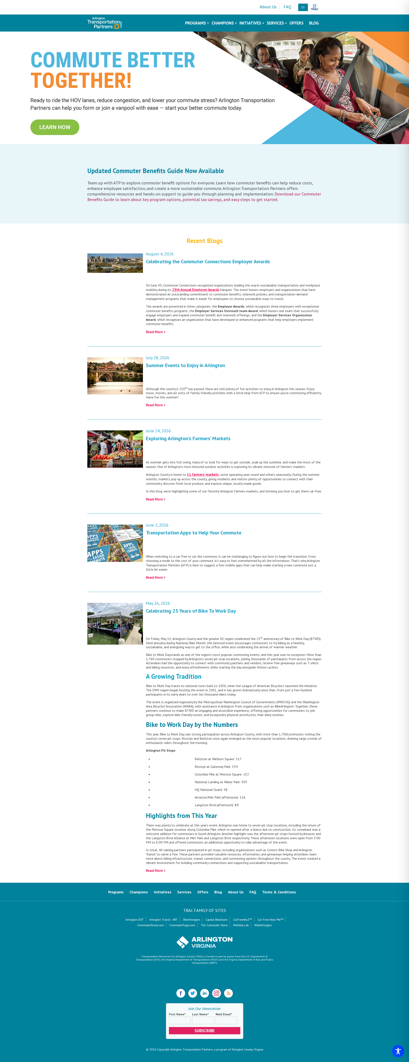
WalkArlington (263, 925)
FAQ (287, 7)
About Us (268, 7)
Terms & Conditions (279, 892)
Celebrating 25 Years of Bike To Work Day (191, 611)
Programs (195, 23)
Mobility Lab (241, 925)
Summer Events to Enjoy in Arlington (185, 365)
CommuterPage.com (182, 925)
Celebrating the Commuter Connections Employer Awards (208, 261)
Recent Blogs (205, 240)
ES (303, 7)
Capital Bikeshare (217, 920)
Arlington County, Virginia (247, 1049)
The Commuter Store (214, 925)
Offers (296, 23)
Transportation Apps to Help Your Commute (193, 532)
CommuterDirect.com (150, 925)
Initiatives (250, 23)
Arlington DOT (135, 920)
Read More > (156, 332)
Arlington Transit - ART (163, 920)
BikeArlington (191, 920)
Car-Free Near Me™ (270, 920)
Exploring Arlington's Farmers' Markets (188, 438)
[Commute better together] (204, 88)
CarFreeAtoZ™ (242, 920)
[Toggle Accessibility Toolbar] (398, 1051)
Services (275, 23)
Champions (223, 23)
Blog (314, 23)
